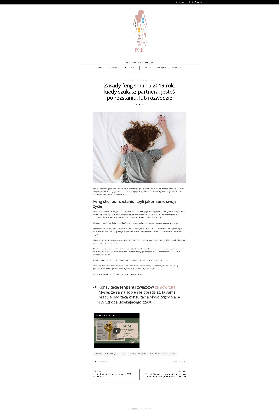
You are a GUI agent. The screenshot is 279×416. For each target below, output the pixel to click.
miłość (123, 354)
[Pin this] (142, 104)
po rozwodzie (154, 354)
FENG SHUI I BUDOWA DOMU (133, 80)
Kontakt (113, 68)
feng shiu (98, 354)
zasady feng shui (169, 354)
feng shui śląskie (111, 354)
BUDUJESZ (147, 68)
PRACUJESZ (176, 68)
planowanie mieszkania (137, 354)
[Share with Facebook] (136, 104)
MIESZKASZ (161, 68)
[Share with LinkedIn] (139, 104)
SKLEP (100, 68)
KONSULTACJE (128, 68)
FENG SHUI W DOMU (149, 80)
